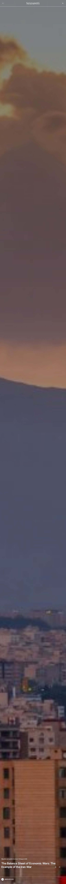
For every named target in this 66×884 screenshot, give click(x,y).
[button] (2, 3)
